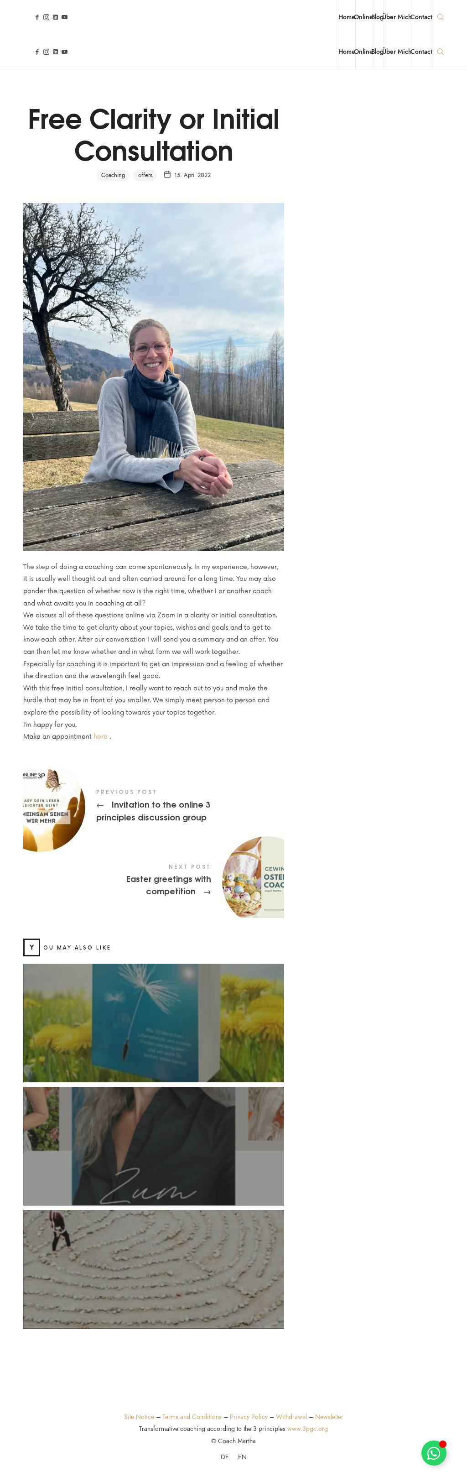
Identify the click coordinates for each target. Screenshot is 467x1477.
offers (145, 175)
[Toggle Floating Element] (433, 1453)
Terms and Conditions (192, 1417)
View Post (153, 1036)
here (100, 737)
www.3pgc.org (307, 1429)
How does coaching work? (153, 1258)
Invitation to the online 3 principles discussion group (153, 806)
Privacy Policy (249, 1417)
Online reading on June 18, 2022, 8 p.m (153, 1012)
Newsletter (329, 1417)
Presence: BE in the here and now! (153, 1135)
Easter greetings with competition (153, 881)
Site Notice (139, 1417)
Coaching (113, 175)
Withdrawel (291, 1417)
